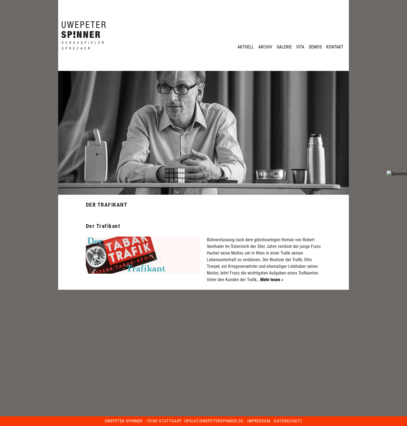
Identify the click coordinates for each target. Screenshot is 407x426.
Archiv (265, 47)
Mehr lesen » (271, 279)
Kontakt (334, 47)
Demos (315, 47)
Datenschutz (288, 421)
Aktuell (246, 47)
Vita (300, 47)
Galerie (284, 47)
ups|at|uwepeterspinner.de (213, 421)
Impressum (258, 421)
